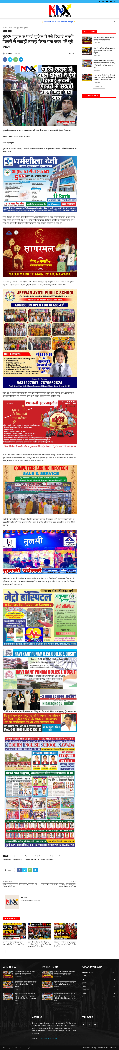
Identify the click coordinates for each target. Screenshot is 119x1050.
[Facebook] (99, 1)
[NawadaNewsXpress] (59, 11)
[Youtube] (114, 1)
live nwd (41, 856)
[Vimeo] (111, 1)
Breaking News (7, 938)
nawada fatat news (60, 856)
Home (5, 28)
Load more (98, 87)
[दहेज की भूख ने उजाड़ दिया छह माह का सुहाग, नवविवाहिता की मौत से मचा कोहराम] (14, 931)
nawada (49, 856)
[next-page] (7, 951)
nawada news (17, 859)
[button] (113, 21)
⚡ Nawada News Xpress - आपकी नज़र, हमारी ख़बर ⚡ (58, 22)
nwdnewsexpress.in (47, 859)
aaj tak (11, 856)
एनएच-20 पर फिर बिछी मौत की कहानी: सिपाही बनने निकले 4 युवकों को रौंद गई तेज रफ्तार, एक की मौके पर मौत (39, 944)
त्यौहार (9, 31)
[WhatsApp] (15, 59)
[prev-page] (4, 951)
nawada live (7, 859)
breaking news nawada (29, 856)
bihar (17, 856)
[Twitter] (107, 1)
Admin (9, 53)
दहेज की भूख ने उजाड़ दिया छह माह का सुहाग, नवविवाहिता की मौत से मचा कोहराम (104, 50)
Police (10, 28)
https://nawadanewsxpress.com (31, 900)
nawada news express (32, 859)
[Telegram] (21, 59)
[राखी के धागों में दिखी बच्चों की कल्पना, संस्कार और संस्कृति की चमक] (87, 40)
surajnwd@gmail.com (49, 1038)
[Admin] (4, 53)
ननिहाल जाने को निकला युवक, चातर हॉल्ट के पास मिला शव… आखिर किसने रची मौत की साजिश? (65, 944)
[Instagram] (103, 1)
